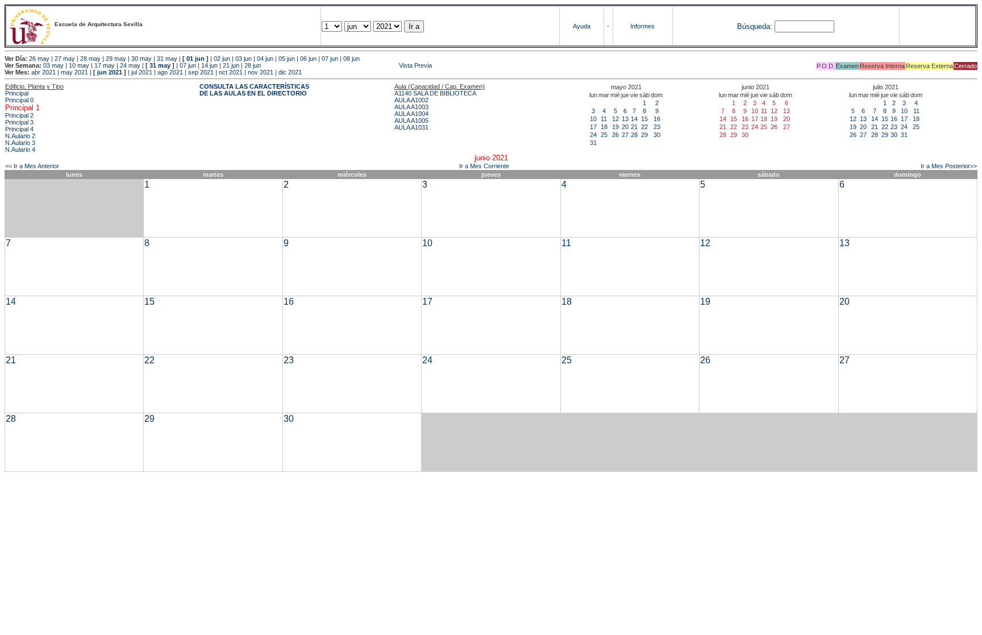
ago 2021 (170, 72)
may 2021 (74, 72)
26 (615, 134)
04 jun (265, 58)
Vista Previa (347, 65)
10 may (79, 65)
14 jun (209, 65)
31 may (167, 58)
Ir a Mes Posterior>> (949, 166)
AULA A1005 (411, 120)
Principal (16, 93)
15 (644, 118)
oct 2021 (231, 72)
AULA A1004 (411, 113)
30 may (141, 58)
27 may (65, 58)
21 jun (231, 65)
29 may (116, 58)
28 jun (252, 65)
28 (634, 134)
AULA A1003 (411, 106)
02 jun (222, 58)
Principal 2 (19, 115)
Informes (642, 26)
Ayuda (581, 26)
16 (657, 118)
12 (615, 118)
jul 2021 (141, 72)
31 (593, 142)
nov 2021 (260, 72)
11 (604, 118)
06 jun (308, 58)
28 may (90, 58)
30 (657, 134)
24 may (130, 65)
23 (657, 126)
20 (625, 126)
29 (644, 134)
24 (593, 134)
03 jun (243, 58)
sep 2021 (201, 72)
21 (634, 126)
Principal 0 (19, 100)
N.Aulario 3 (20, 142)
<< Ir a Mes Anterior (32, 166)
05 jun (286, 58)
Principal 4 (19, 129)
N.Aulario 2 (20, 135)
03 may (53, 65)
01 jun (195, 58)
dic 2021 (290, 72)
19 (615, 126)
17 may (104, 65)
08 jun (351, 58)
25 (604, 134)
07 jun (330, 58)
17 (593, 126)
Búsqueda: (754, 26)
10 (593, 118)
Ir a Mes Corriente (484, 166)
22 (644, 126)
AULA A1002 (411, 100)
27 (625, 134)
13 (625, 118)
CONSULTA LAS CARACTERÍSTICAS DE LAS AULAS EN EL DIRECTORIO (254, 90)
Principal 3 (19, 122)
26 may (39, 58)
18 (604, 126)
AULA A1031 (411, 127)
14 (634, 118)
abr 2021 (43, 72)
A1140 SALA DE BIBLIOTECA (435, 93)
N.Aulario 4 (20, 149)
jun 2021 (109, 72)
